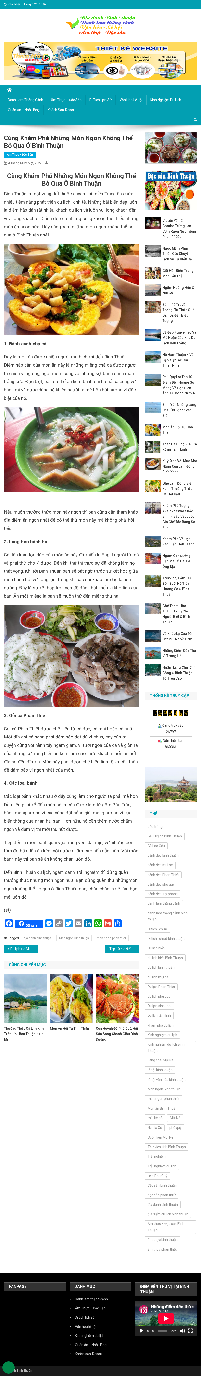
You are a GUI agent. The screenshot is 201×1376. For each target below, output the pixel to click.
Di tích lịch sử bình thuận (166, 939)
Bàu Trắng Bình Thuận (165, 836)
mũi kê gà (155, 1118)
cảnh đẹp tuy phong (163, 894)
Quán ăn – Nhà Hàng (24, 110)
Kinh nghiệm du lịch (162, 1035)
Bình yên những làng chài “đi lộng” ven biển (179, 410)
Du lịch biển (156, 948)
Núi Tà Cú (155, 1128)
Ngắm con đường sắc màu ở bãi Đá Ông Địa (177, 561)
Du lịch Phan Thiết (161, 987)
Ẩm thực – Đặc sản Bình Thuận (166, 1227)
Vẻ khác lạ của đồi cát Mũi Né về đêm (178, 636)
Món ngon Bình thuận (74, 938)
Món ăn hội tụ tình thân (69, 1028)
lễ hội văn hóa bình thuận (167, 1080)
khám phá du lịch (161, 1025)
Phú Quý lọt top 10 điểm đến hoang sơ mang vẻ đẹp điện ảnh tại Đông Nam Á (179, 385)
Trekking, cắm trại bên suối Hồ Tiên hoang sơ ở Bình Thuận (177, 586)
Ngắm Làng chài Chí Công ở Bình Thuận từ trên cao (179, 673)
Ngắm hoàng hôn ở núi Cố (178, 290)
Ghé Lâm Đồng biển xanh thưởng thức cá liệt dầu (178, 488)
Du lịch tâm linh (159, 1015)
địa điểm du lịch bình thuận (168, 1214)
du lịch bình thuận (161, 967)
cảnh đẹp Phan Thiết (163, 875)
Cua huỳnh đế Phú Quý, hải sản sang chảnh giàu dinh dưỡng (117, 1034)
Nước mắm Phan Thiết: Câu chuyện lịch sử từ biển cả (177, 253)
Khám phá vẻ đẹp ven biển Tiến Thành (179, 541)
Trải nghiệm (157, 1156)
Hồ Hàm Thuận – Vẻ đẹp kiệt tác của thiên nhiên (178, 360)
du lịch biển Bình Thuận (165, 958)
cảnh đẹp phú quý (161, 884)
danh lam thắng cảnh (164, 903)
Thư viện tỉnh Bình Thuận (167, 1147)
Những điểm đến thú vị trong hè (179, 653)
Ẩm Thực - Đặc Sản (20, 154)
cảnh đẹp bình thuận (163, 855)
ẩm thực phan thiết (162, 1249)
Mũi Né (175, 1118)
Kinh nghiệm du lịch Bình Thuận (166, 1047)
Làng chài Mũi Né (161, 1060)
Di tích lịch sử (100, 100)
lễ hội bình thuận (160, 1070)
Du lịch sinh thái (159, 1006)
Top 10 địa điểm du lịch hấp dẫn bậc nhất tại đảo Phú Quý (124, 949)
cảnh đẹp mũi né (160, 865)
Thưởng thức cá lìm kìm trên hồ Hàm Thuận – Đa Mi (24, 1034)
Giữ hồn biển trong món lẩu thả (178, 273)
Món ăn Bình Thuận (162, 1108)
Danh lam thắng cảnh (25, 100)
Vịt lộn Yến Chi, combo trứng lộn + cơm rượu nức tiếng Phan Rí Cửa (179, 229)
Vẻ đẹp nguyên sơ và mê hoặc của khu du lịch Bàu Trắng (179, 337)
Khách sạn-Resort (61, 110)
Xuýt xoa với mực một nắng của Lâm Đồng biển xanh (180, 466)
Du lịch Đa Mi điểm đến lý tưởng (24, 949)
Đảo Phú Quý (157, 1176)
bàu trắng (155, 827)
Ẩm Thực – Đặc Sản (66, 100)
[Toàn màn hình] (190, 1330)
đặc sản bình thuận (162, 1185)
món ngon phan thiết (111, 938)
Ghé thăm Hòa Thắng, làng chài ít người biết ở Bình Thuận (177, 614)
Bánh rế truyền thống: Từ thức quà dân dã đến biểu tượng (178, 313)
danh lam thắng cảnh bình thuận (168, 916)
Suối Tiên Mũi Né (160, 1137)
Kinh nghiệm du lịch (165, 100)
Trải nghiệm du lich (162, 1166)
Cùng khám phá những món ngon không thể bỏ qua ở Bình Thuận (71, 179)
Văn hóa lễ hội (131, 100)
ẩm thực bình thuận (163, 1240)
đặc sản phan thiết (162, 1195)
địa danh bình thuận (37, 938)
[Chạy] (141, 1330)
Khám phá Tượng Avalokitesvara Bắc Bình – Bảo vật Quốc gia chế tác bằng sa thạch (179, 516)
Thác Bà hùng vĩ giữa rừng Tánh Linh (180, 446)
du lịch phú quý (159, 996)
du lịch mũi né (158, 977)
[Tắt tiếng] (182, 1330)
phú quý (175, 1128)
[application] (166, 1318)
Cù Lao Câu (156, 846)
